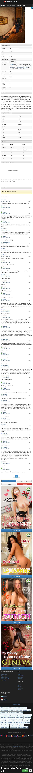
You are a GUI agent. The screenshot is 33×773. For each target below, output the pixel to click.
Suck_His (3, 717)
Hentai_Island (19, 717)
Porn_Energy (14, 727)
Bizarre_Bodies (28, 715)
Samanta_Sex (27, 717)
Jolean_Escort (19, 712)
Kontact (19, 674)
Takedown (20, 678)
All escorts (3, 680)
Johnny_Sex (26, 720)
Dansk (8, 735)
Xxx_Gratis (13, 725)
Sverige (5, 696)
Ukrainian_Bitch (13, 707)
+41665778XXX (17, 622)
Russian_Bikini (27, 710)
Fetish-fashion (21, 68)
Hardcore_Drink (4, 720)
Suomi (31, 735)
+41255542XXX (17, 530)
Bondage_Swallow (18, 715)
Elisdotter (20, 686)
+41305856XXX (17, 576)
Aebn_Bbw (19, 710)
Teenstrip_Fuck (4, 712)
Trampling (12, 64)
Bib (18, 685)
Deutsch (14, 735)
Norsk (14, 736)
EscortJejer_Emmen (23, 727)
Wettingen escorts (5, 678)
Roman (19, 736)
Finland (4, 700)
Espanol (26, 735)
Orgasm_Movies (11, 717)
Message (24, 481)
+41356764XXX (17, 668)
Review (9, 484)
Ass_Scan (12, 712)
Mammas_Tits (11, 722)
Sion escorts (4, 674)
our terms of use (16, 746)
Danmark (5, 699)
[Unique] (16, 25)
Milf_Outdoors (4, 710)
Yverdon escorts (4, 677)
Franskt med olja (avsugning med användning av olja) (20, 66)
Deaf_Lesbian (20, 725)
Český (3, 735)
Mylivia (19, 684)
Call (26, 770)
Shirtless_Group (23, 707)
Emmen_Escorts (5, 725)
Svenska (25, 736)
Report (25, 484)
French (9, 736)
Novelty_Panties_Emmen (16, 720)
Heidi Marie (20, 688)
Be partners (20, 677)
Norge (4, 698)
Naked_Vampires (5, 727)
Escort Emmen (4, 707)
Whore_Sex (3, 722)
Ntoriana (19, 689)
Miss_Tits (27, 722)
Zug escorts (3, 676)
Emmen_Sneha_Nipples (6, 715)
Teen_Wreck (12, 710)
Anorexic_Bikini (20, 722)
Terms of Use (21, 676)
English (20, 735)
